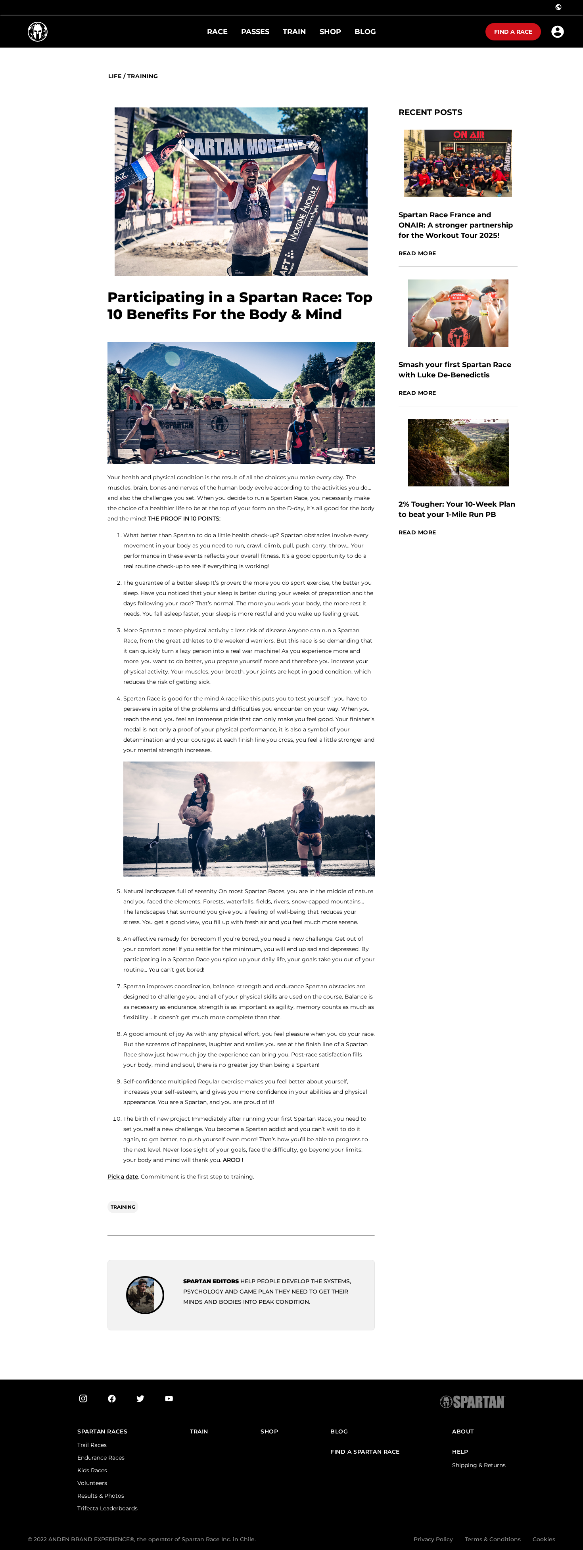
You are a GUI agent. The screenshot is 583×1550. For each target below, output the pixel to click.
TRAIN (199, 1431)
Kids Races (92, 1470)
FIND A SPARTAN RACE (365, 1452)
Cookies (544, 1539)
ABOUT (463, 1431)
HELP (460, 1452)
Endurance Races (101, 1457)
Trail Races (92, 1445)
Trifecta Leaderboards (107, 1508)
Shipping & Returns (479, 1465)
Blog (339, 1431)
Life (114, 76)
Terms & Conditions (493, 1539)
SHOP (269, 1431)
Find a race (513, 31)
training (142, 76)
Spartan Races (102, 1431)
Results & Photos (100, 1495)
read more (417, 253)
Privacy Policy (433, 1539)
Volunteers (92, 1483)
